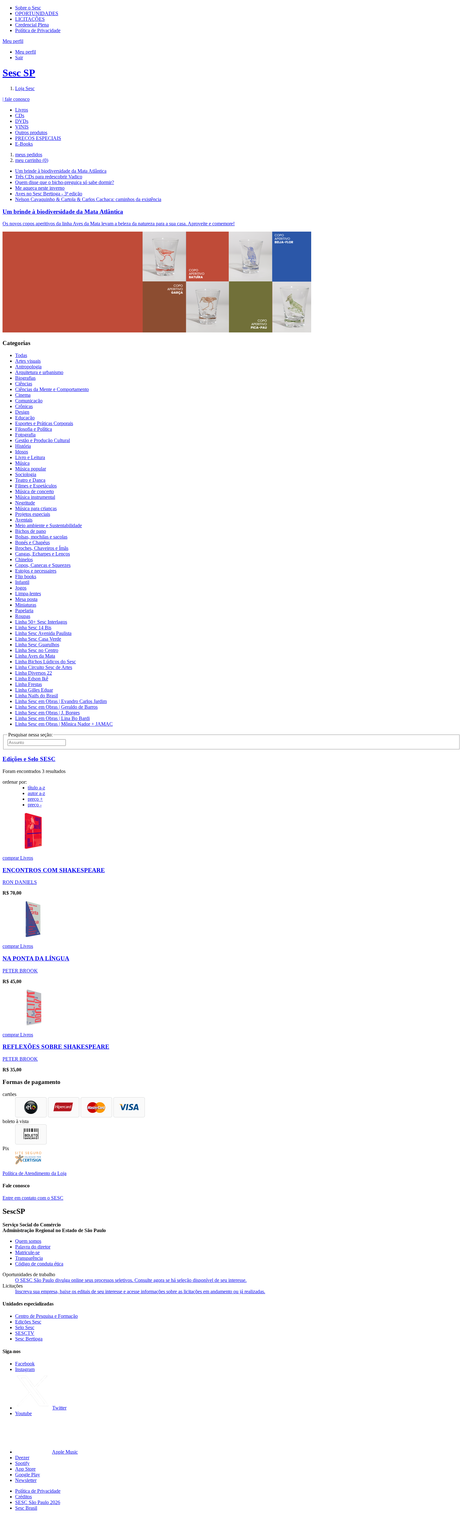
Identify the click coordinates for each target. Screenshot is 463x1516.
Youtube (23, 1413)
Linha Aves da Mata (35, 656)
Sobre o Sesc (28, 7)
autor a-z (36, 793)
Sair (19, 57)
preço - (35, 804)
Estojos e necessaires (35, 571)
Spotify (22, 1463)
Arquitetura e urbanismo (39, 372)
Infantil (22, 582)
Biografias (25, 378)
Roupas (22, 616)
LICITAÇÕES (30, 19)
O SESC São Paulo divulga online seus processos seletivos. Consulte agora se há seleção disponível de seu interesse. (131, 1280)
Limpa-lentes (28, 593)
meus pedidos (28, 154)
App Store (25, 1469)
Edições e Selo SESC (29, 759)
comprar (11, 858)
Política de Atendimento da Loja (34, 1173)
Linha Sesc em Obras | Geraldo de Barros (56, 707)
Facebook (25, 1363)
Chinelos (24, 559)
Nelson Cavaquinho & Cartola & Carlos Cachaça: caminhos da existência (88, 199)
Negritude (25, 502)
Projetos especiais (32, 514)
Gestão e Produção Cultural (42, 440)
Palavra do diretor (32, 1246)
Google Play (27, 1474)
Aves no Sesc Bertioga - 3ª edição (48, 193)
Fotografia (25, 434)
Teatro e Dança (30, 480)
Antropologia (28, 366)
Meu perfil (25, 52)
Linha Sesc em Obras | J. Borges (47, 712)
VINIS (22, 127)
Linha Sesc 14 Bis (33, 627)
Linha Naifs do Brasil (36, 695)
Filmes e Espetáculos (36, 485)
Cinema (23, 395)
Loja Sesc (25, 88)
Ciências (23, 383)
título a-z (36, 787)
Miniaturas (25, 605)
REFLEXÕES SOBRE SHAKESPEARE (56, 1046)
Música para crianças (36, 508)
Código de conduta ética (39, 1263)
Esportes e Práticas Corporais (44, 423)
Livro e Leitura (30, 457)
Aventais (23, 519)
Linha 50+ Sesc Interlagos (41, 622)
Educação (25, 417)
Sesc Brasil (26, 1508)
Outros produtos (31, 132)
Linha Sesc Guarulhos (37, 644)
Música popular (30, 468)
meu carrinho (31, 160)
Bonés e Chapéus (32, 542)
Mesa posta (26, 599)
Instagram (25, 1369)
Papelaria (24, 610)
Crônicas (24, 406)
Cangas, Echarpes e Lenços (42, 553)
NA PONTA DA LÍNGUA (36, 958)
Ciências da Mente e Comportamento (52, 389)
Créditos (23, 1496)
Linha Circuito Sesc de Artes (43, 667)
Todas (21, 355)
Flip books (25, 576)
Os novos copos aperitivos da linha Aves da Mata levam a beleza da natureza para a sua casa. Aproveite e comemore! (119, 223)
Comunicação (29, 400)
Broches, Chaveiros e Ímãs (41, 548)
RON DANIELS (20, 882)
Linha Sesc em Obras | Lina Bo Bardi (52, 718)
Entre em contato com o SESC (33, 1198)
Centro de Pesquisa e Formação (46, 1316)
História (23, 446)
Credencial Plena (32, 24)
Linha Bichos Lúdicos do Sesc (45, 661)
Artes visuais (28, 361)
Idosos (21, 451)
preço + (35, 799)
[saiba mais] (33, 847)
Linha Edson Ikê (31, 678)
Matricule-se (27, 1252)
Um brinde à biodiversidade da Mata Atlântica (60, 171)
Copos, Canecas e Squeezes (43, 565)
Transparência (29, 1258)
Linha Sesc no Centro (36, 650)
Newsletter (26, 1480)
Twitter (59, 1407)
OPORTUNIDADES (36, 13)
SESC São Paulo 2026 (37, 1502)
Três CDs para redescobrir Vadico (48, 176)
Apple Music (65, 1452)
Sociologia (25, 474)
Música (22, 463)
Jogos (20, 588)
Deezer (22, 1457)
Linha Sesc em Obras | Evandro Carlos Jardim (61, 701)
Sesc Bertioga (29, 1338)
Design (22, 412)
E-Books (24, 144)
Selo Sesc (24, 1327)
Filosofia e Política (33, 429)
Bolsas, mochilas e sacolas (41, 536)
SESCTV (24, 1333)
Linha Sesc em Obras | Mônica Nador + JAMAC (64, 724)
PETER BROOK (20, 970)
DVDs (21, 121)
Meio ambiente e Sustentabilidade (48, 525)
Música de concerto (34, 491)
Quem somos (28, 1241)
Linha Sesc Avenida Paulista (43, 633)
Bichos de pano (30, 531)
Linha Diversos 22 (33, 673)
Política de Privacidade (37, 30)
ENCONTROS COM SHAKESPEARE (54, 870)
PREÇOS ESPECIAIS (38, 138)
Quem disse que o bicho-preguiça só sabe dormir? (64, 182)
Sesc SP (19, 72)
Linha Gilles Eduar (34, 690)
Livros (21, 109)
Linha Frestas (28, 684)
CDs (19, 115)
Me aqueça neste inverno (40, 188)
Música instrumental (35, 497)
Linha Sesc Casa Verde (38, 639)
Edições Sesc (28, 1321)
